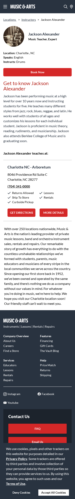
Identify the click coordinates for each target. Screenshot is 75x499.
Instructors (28, 19)
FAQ (37, 428)
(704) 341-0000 (19, 186)
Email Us (37, 442)
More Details (53, 212)
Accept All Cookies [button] (53, 492)
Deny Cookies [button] (21, 492)
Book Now (37, 72)
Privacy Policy (16, 459)
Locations (9, 19)
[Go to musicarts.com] (22, 7)
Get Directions (21, 212)
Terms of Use (15, 484)
